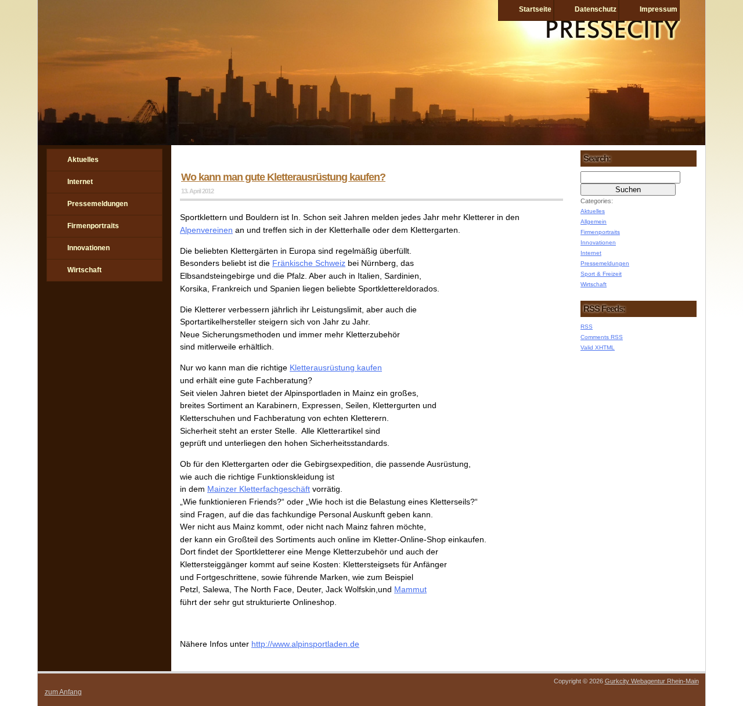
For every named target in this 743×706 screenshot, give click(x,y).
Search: (597, 158)
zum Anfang (63, 692)
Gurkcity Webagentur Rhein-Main (652, 681)
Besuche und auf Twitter (86, 322)
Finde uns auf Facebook (55, 322)
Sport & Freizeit (601, 274)
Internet (80, 182)
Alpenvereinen (206, 230)
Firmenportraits (93, 226)
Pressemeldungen (97, 204)
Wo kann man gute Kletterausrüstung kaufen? (283, 177)
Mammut (410, 589)
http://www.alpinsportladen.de (305, 644)
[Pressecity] (371, 142)
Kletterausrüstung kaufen (336, 367)
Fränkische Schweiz (308, 263)
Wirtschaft (84, 270)
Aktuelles (83, 160)
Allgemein (593, 221)
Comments (601, 337)
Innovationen (88, 248)
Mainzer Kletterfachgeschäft (258, 489)
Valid (597, 347)
